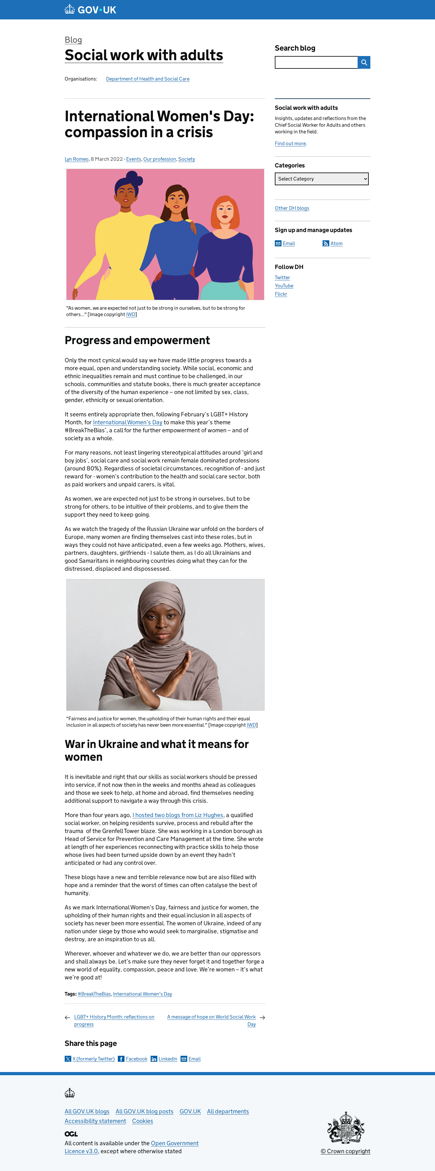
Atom (337, 243)
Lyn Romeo (77, 159)
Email (195, 1059)
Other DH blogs (292, 208)
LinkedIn (168, 1059)
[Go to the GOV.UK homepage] (90, 10)
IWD (130, 314)
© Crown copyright (345, 1151)
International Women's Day (142, 994)
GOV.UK (190, 1111)
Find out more (290, 143)
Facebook (136, 1059)
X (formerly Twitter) (94, 1059)
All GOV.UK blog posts (145, 1111)
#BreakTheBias (94, 994)
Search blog (295, 48)
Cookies (142, 1121)
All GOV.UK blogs (87, 1111)
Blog (73, 39)
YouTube (284, 286)
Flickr (281, 294)
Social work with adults (144, 55)
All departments (228, 1111)
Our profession (159, 159)
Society (186, 159)
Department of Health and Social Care (147, 79)
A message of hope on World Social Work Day (211, 1020)
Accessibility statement (95, 1121)
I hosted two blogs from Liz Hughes (177, 815)
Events (133, 159)
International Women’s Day (127, 422)
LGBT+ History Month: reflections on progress (114, 1020)
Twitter (282, 277)
